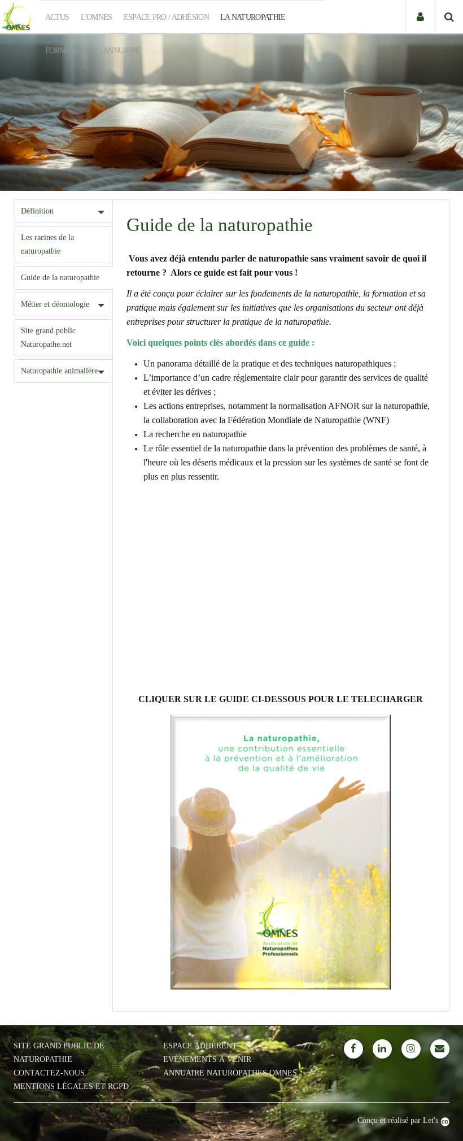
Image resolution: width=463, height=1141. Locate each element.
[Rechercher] (448, 17)
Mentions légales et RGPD (71, 1086)
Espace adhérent (200, 1046)
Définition (37, 211)
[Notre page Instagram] (411, 1049)
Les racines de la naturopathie (47, 244)
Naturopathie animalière (59, 371)
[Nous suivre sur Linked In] (382, 1049)
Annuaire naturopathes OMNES (230, 1073)
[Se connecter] (419, 17)
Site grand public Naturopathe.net (48, 337)
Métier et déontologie (55, 304)
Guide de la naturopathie (60, 277)
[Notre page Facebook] (353, 1049)
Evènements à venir (207, 1059)
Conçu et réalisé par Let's (398, 1120)
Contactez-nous (49, 1073)
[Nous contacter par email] (439, 1049)
